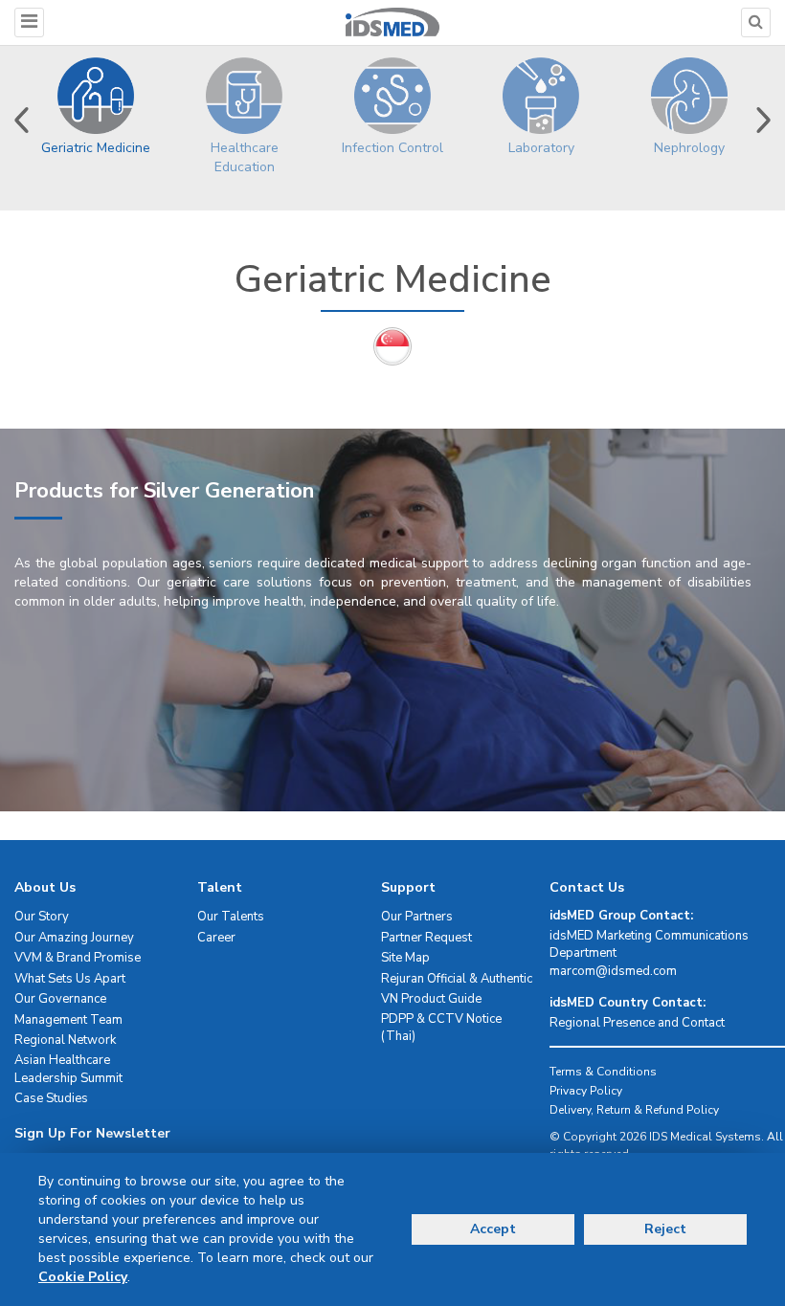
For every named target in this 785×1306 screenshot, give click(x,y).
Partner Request (426, 937)
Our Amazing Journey (74, 937)
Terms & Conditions (603, 1071)
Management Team (68, 1020)
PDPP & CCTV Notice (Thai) (441, 1028)
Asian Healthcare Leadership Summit (68, 1069)
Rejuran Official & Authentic (456, 978)
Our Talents (230, 916)
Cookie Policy (82, 1277)
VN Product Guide (431, 998)
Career (216, 937)
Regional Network (65, 1040)
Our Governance (60, 998)
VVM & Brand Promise (77, 957)
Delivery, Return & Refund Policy (634, 1110)
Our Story (41, 916)
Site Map (405, 957)
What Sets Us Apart (69, 978)
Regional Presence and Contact (637, 1022)
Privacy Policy (586, 1090)
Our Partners (417, 916)
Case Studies (51, 1098)
